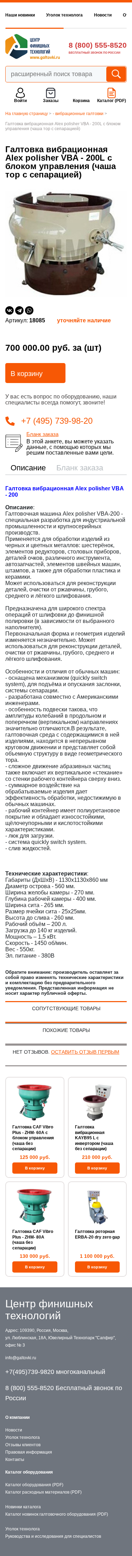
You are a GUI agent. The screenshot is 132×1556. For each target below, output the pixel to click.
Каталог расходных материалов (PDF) (43, 1492)
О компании (17, 1417)
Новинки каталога (23, 1506)
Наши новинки (20, 15)
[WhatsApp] (29, 310)
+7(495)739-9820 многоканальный (55, 1371)
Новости (103, 15)
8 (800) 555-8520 (98, 45)
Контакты (14, 1459)
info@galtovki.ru (20, 1357)
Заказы (50, 100)
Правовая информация (28, 1452)
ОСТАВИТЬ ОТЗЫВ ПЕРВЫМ (85, 1052)
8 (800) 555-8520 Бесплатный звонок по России (63, 1393)
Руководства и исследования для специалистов (53, 1536)
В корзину (27, 373)
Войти (20, 100)
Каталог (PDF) (111, 100)
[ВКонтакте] (9, 310)
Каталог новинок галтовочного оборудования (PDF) (56, 1514)
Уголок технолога (64, 15)
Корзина (81, 100)
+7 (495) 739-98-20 (57, 420)
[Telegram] (19, 310)
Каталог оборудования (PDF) (34, 1484)
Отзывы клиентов (22, 1444)
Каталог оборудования (29, 1472)
